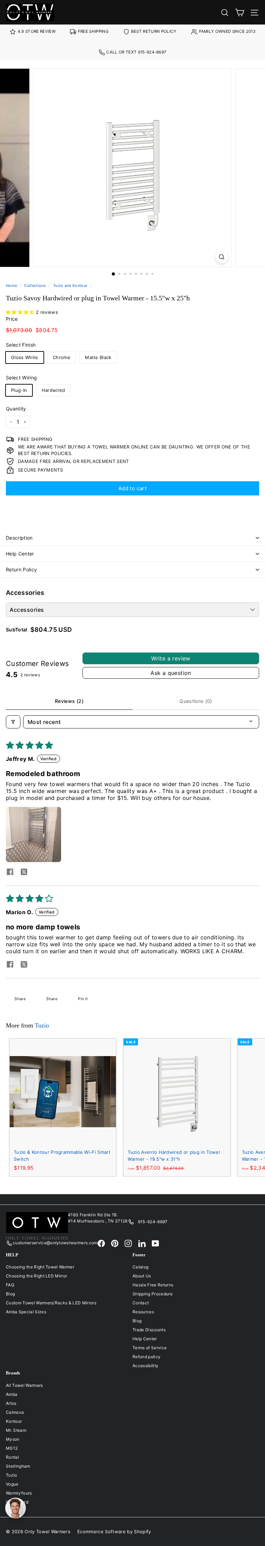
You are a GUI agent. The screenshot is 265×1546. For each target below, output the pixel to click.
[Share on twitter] (24, 872)
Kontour (14, 1421)
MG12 (12, 1448)
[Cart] (240, 12)
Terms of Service (149, 1347)
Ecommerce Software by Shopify (114, 1531)
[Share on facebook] (10, 872)
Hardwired (53, 390)
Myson (13, 1439)
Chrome (61, 357)
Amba (11, 1394)
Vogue (12, 1484)
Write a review (170, 658)
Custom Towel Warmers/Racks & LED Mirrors (51, 1302)
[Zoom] (221, 257)
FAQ (10, 1284)
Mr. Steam (16, 1430)
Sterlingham (18, 1466)
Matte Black (98, 357)
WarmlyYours (19, 1493)
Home (11, 285)
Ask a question (170, 672)
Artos (11, 1403)
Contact (140, 1302)
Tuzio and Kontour (70, 285)
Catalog (140, 1266)
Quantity (16, 409)
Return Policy (21, 569)
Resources (143, 1311)
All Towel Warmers (24, 1385)
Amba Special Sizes (26, 1311)
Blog (10, 1293)
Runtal (12, 1457)
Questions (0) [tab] (195, 701)
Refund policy (146, 1356)
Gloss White (24, 357)
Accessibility (145, 1365)
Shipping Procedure (152, 1293)
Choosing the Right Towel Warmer (40, 1266)
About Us (141, 1275)
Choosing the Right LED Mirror (36, 1275)
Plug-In (19, 390)
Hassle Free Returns (152, 1284)
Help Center (20, 554)
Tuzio (42, 1025)
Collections (35, 285)
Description (19, 538)
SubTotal (17, 629)
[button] (21, 312)
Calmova (15, 1412)
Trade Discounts (149, 1329)
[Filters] (13, 721)
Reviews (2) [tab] (69, 701)
